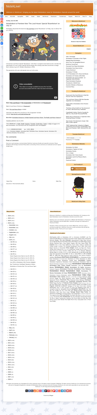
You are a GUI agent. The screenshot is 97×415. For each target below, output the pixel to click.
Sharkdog (89, 286)
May (10, 328)
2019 (9, 347)
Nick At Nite (85, 252)
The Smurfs (57, 296)
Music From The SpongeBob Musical (75, 62)
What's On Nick (81, 298)
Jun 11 (12, 300)
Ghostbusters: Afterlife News (73, 83)
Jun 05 (12, 315)
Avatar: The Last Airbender (63, 240)
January (11, 337)
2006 (9, 379)
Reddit (22, 123)
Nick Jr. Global (69, 153)
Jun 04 (12, 317)
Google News (39, 123)
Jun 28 (12, 246)
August (11, 235)
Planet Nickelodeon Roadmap (73, 81)
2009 (9, 372)
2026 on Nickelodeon (63, 237)
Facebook (32, 123)
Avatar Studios (77, 238)
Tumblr (45, 123)
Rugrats (70, 16)
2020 (9, 345)
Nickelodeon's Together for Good (74, 149)
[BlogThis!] (29, 129)
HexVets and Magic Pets (80, 247)
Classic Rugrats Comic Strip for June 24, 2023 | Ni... (22, 258)
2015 (9, 357)
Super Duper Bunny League (63, 292)
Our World (62, 278)
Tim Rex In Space (54, 298)
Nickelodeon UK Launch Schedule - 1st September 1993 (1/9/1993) (75, 78)
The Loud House (30, 28)
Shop (90, 16)
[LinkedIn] (1, 25)
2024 (9, 220)
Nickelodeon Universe (55, 275)
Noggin (56, 278)
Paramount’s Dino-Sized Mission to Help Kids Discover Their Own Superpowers (77, 95)
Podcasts (66, 283)
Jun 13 (12, 295)
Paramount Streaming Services (78, 281)
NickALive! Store (77, 255)
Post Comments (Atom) (18, 183)
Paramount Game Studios (72, 278)
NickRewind (58, 257)
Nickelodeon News (25, 131)
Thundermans (62, 16)
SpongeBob (20, 16)
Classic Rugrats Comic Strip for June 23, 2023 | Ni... (22, 260)
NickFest (84, 255)
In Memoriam (72, 249)
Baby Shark (83, 240)
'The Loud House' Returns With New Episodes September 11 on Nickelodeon (77, 100)
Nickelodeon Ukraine (86, 273)
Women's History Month (55, 299)
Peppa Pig (56, 283)
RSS (50, 123)
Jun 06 (12, 312)
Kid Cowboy (59, 250)
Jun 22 (12, 274)
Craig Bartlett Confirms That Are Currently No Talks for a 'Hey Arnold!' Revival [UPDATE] (77, 113)
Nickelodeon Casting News (69, 260)
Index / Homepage (70, 56)
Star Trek (88, 289)
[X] (1, 13)
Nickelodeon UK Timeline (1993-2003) (75, 75)
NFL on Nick (80, 252)
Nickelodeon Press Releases (82, 269)
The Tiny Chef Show (75, 296)
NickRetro (52, 257)
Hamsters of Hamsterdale (59, 247)
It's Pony (84, 249)
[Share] (1, 43)
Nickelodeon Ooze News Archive (74, 68)
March (11, 332)
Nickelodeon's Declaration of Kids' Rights (76, 58)
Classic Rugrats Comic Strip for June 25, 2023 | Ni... (22, 256)
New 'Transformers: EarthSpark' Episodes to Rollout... (23, 264)
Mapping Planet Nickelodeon (73, 60)
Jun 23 (12, 271)
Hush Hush (66, 249)
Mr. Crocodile (59, 252)
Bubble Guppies (71, 243)
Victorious (68, 298)
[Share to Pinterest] (33, 129)
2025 (9, 218)
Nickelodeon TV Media (71, 72)
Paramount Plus (65, 280)
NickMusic (88, 255)
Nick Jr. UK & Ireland (84, 253)
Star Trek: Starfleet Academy (75, 290)
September (12, 232)
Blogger (51, 395)
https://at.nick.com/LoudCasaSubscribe (20, 114)
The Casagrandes (75, 293)
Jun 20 (12, 278)
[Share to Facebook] (32, 129)
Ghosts (79, 246)
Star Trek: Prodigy (54, 290)
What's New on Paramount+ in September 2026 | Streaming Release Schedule (78, 117)
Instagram (27, 123)
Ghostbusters (74, 246)
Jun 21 (12, 276)
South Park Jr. (87, 287)
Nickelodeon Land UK (77, 265)
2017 (9, 352)
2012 (9, 364)
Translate (77, 139)
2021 (9, 343)
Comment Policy (70, 86)
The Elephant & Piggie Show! (85, 293)
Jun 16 (12, 288)
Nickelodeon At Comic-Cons (60, 258)
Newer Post (9, 181)
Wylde (38, 16)
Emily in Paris (58, 244)
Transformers (62, 298)
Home (34, 181)
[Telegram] (1, 37)
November (12, 227)
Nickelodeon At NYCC (73, 258)
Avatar (32, 16)
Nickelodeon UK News (60, 273)
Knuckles (65, 250)
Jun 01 (12, 325)
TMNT (27, 16)
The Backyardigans (66, 293)
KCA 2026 (12, 16)
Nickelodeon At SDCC (85, 258)
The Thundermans (65, 296)
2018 (9, 350)
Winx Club (88, 298)
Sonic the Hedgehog (77, 287)
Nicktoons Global (86, 276)
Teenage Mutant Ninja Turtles (79, 292)
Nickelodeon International (81, 264)
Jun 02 (12, 322)
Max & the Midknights (80, 250)
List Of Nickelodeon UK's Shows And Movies (77, 74)
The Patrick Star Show (75, 295)
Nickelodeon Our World (72, 147)
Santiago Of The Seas (73, 286)
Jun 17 (12, 286)
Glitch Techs (84, 246)
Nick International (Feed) (59, 253)
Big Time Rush (61, 241)
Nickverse (52, 278)
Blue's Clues (63, 243)
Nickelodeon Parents (71, 151)
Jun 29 (12, 244)
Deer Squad (81, 243)
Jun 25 (12, 254)
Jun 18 (12, 283)
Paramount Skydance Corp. (61, 281)
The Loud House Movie (15, 109)
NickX (80, 257)
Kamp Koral (53, 250)
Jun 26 (12, 251)
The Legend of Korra (55, 295)
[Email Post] (25, 129)
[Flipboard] (1, 34)
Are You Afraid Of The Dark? (67, 238)
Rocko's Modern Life (78, 284)
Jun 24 (12, 269)
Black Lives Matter (79, 241)
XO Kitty (75, 299)
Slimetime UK (68, 287)
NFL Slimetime (72, 252)
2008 (9, 374)
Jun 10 (12, 303)
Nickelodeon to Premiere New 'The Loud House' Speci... (23, 266)
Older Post (58, 181)
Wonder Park (64, 299)
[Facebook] (1, 16)
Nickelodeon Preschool (66, 269)
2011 (9, 367)
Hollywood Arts (60, 249)
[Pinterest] (1, 19)
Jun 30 (12, 242)
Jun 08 (12, 308)
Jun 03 (12, 320)
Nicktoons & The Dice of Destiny (74, 276)
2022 (9, 340)
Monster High (53, 252)
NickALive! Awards (68, 255)
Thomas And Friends (86, 296)
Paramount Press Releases (77, 279)
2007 (9, 377)
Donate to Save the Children (78, 41)
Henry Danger (70, 248)
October (11, 230)
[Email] (1, 40)
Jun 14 (12, 293)
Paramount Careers (71, 160)
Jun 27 (12, 249)
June (10, 239)
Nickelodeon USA (53, 131)
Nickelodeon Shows (34, 131)
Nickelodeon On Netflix (77, 267)
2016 (9, 355)
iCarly (54, 301)
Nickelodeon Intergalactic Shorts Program (63, 263)
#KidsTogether (53, 237)
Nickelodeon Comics (84, 260)
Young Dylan (80, 299)
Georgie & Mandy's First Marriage (62, 246)
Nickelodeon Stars (73, 271)
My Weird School (66, 252)
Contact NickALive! (71, 70)
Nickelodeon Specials (43, 131)
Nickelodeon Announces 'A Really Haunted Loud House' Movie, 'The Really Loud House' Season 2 (36, 117)
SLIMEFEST (64, 286)
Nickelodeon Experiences (56, 261)
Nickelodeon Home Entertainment (71, 261)
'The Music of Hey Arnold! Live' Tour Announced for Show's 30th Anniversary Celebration (78, 108)
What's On (77, 16)
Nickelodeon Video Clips (81, 275)
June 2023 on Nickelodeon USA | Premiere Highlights (23, 262)
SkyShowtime (53, 287)
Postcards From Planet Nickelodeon (75, 66)
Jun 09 (12, 305)
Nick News (61, 255)
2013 (9, 362)
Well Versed (45, 16)
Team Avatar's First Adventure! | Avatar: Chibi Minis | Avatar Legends (77, 121)
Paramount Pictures (55, 279)
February (12, 335)
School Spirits (83, 286)
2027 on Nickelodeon (74, 237)
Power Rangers (73, 283)
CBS (76, 243)
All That (57, 238)
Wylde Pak (70, 299)
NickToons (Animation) (12, 132)
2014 (9, 360)
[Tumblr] (1, 31)
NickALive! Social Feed (72, 64)
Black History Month (70, 241)
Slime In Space (60, 287)
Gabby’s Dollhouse (80, 244)
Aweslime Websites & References (74, 85)
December (12, 225)
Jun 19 (12, 281)
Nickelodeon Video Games (57, 276)
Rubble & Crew (87, 284)
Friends (73, 244)
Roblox (59, 284)
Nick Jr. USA (54, 255)
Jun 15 (12, 291)
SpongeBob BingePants (55, 289)
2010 (9, 369)
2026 (9, 215)
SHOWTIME (58, 286)
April (10, 330)
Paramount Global (85, 278)
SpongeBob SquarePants (78, 289)
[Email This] (27, 129)
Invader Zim (79, 249)
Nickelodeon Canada (55, 260)
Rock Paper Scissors (67, 284)
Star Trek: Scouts (63, 290)
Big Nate (56, 241)
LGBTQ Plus (71, 250)
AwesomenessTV (76, 240)
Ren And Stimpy (54, 284)
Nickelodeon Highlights (15, 131)
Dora (6, 16)
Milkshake (88, 250)
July (10, 237)
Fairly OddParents (66, 244)
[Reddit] (1, 22)
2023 (9, 223)
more (55, 123)
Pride (79, 283)
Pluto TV (85, 16)
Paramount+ (54, 16)
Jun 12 (12, 298)
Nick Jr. (68, 253)
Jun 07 (12, 310)
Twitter (18, 123)
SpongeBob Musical (66, 289)
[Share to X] (30, 129)
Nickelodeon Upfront (66, 275)
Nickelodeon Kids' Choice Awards (74, 155)
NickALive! (13, 6)
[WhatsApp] (1, 28)
